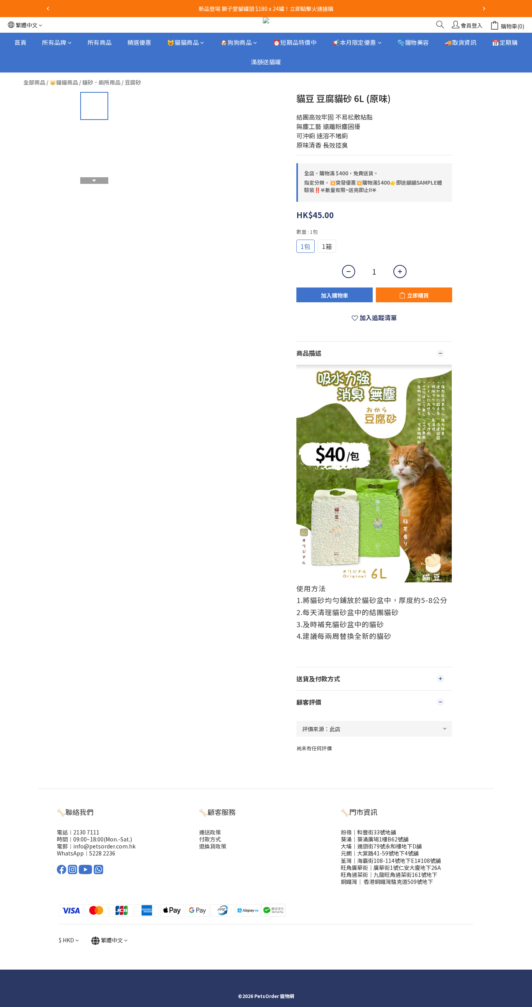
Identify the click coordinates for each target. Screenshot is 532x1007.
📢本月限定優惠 (354, 42)
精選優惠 (139, 42)
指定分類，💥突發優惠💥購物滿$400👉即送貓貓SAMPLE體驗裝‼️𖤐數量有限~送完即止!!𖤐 (373, 186)
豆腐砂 (133, 82)
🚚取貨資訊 (461, 42)
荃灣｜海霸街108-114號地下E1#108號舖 (391, 860)
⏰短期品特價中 (295, 42)
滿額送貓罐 (266, 62)
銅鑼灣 (349, 881)
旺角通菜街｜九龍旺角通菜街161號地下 (389, 874)
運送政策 (210, 832)
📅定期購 (505, 42)
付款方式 (210, 839)
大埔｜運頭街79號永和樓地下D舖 (381, 846)
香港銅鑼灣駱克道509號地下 (398, 881)
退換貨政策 (212, 846)
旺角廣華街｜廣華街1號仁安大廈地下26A (391, 867)
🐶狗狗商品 (236, 42)
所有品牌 (54, 42)
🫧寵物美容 (413, 42)
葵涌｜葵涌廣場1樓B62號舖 (375, 839)
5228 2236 (102, 853)
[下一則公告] (484, 8)
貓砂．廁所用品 (101, 82)
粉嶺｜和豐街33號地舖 (368, 832)
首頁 (20, 42)
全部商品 (34, 82)
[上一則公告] (47, 8)
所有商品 (100, 42)
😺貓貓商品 (183, 42)
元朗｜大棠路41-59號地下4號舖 (380, 853)
